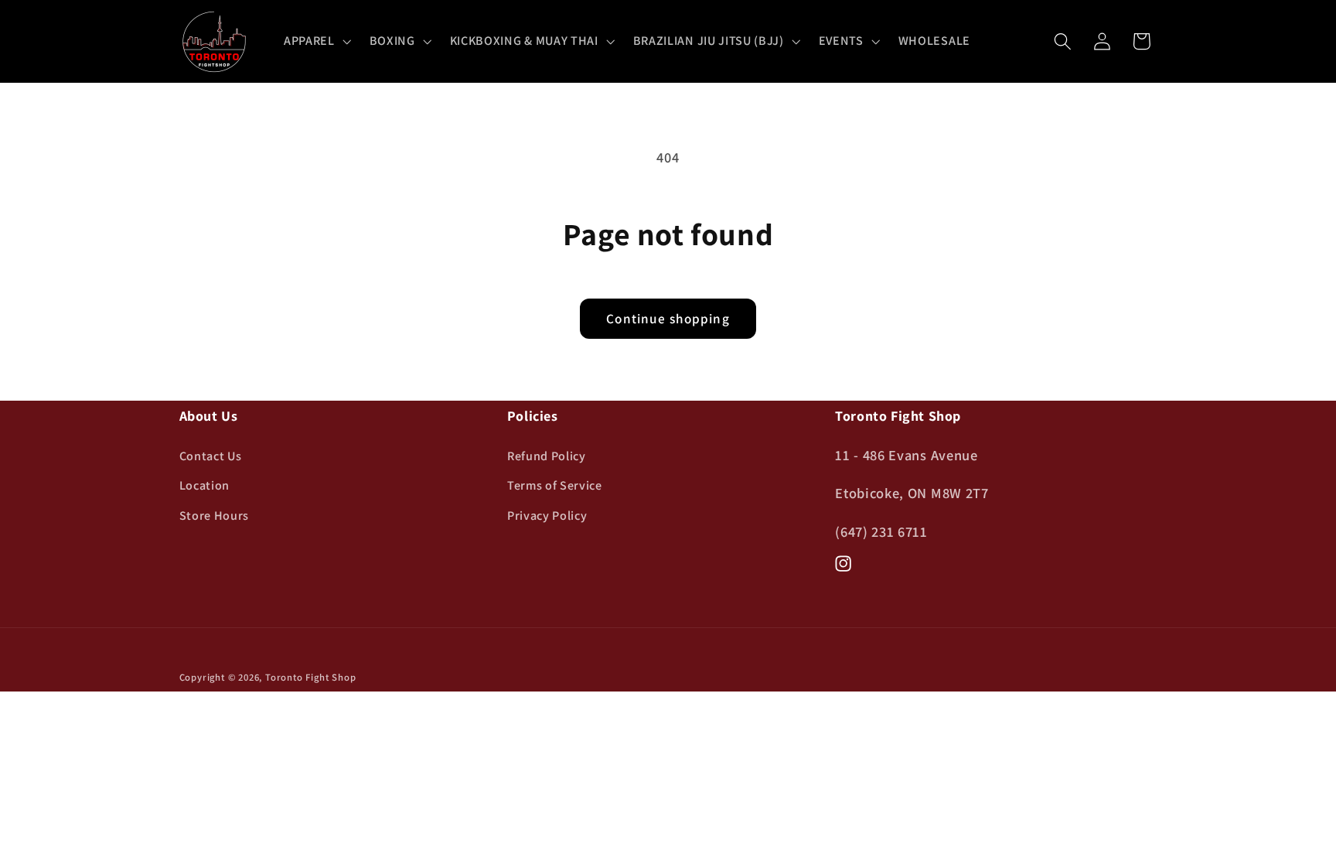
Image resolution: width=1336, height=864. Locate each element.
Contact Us (210, 456)
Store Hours (214, 515)
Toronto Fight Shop (310, 677)
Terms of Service (554, 485)
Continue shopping (668, 318)
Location (204, 485)
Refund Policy (546, 456)
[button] (316, 41)
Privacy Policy (547, 515)
